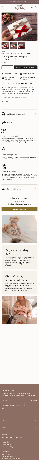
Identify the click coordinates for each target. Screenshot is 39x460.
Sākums (4, 52)
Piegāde (10, 123)
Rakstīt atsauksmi (19, 209)
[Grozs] (36, 7)
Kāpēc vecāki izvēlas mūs (16, 189)
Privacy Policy (5, 405)
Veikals (4, 420)
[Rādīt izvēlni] (2, 7)
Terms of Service (16, 405)
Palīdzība (5, 427)
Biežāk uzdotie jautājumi (16, 114)
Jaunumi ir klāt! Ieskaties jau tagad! (12, 2)
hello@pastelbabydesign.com (10, 177)
